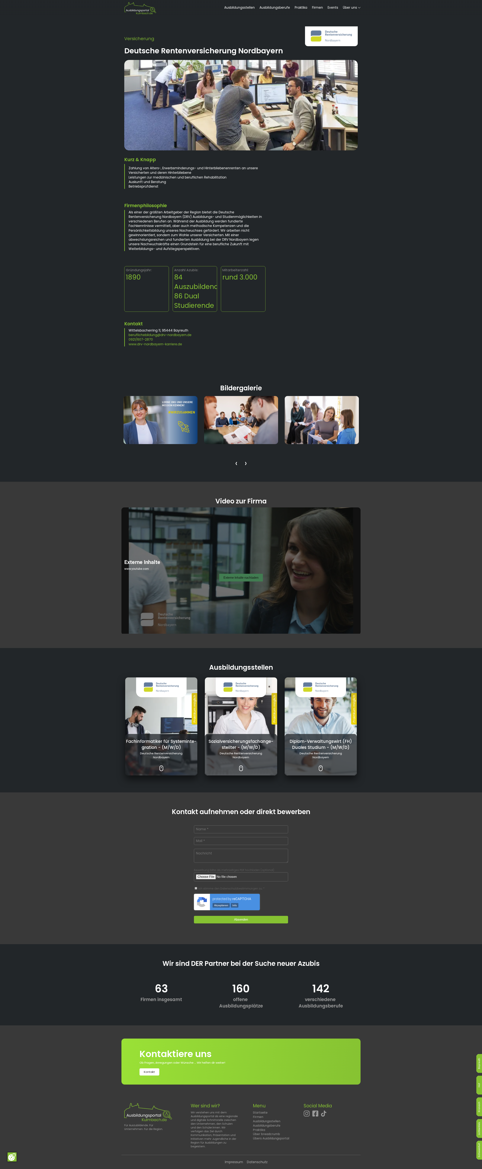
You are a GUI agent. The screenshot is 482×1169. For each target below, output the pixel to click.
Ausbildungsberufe (274, 7)
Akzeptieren (221, 905)
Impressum (234, 1162)
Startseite (260, 1112)
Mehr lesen (161, 765)
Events (333, 7)
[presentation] (236, 464)
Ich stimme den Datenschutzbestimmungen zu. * (231, 888)
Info (234, 905)
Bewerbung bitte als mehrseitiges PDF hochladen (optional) (234, 870)
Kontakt (149, 1072)
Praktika (301, 7)
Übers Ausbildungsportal (271, 1138)
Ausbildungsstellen (239, 7)
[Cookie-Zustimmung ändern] (12, 1156)
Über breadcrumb (266, 1134)
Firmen (317, 7)
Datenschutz (257, 1162)
